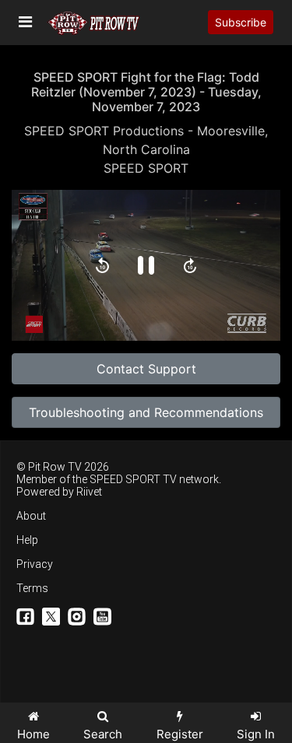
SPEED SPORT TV (133, 479)
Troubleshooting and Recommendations (146, 412)
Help (27, 540)
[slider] (146, 291)
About (31, 516)
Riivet (89, 491)
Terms (32, 588)
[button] (102, 265)
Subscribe (240, 22)
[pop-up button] (221, 315)
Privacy (34, 564)
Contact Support (146, 369)
